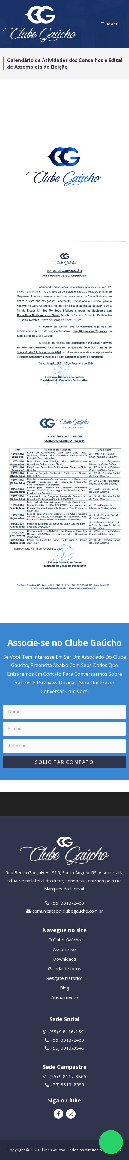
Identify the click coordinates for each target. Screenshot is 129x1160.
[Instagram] (71, 1114)
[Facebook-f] (58, 1114)
